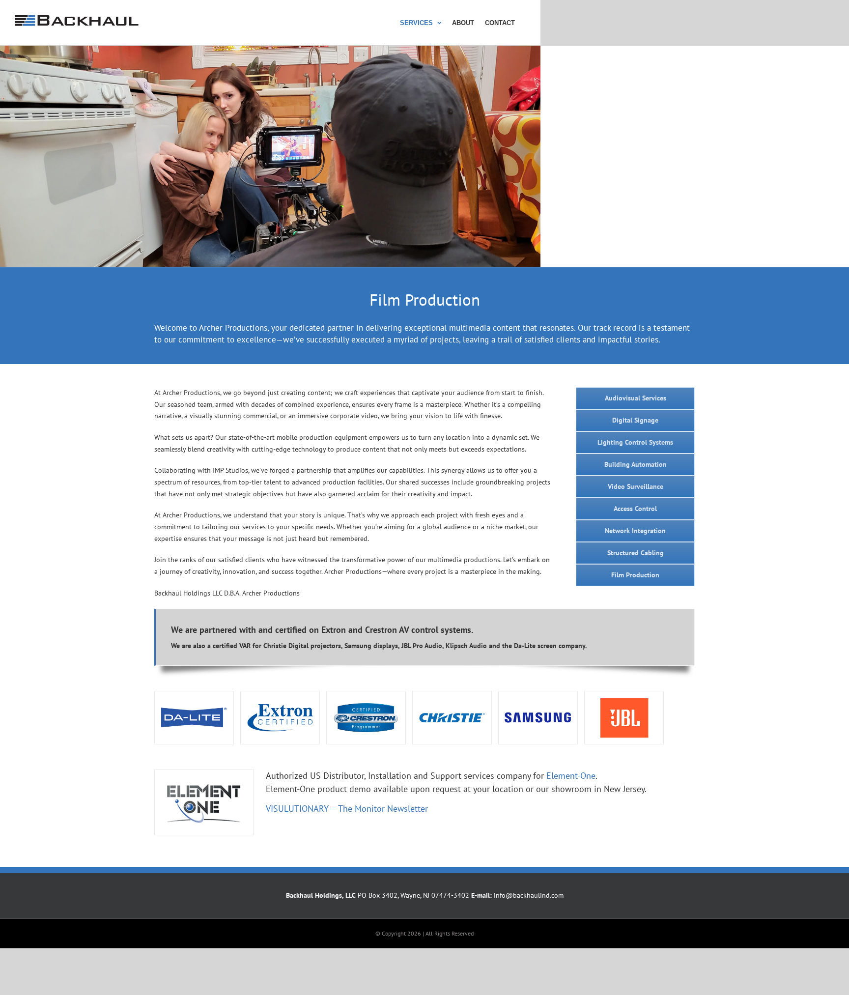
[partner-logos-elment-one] (204, 772)
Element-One (570, 775)
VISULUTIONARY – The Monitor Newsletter (347, 808)
